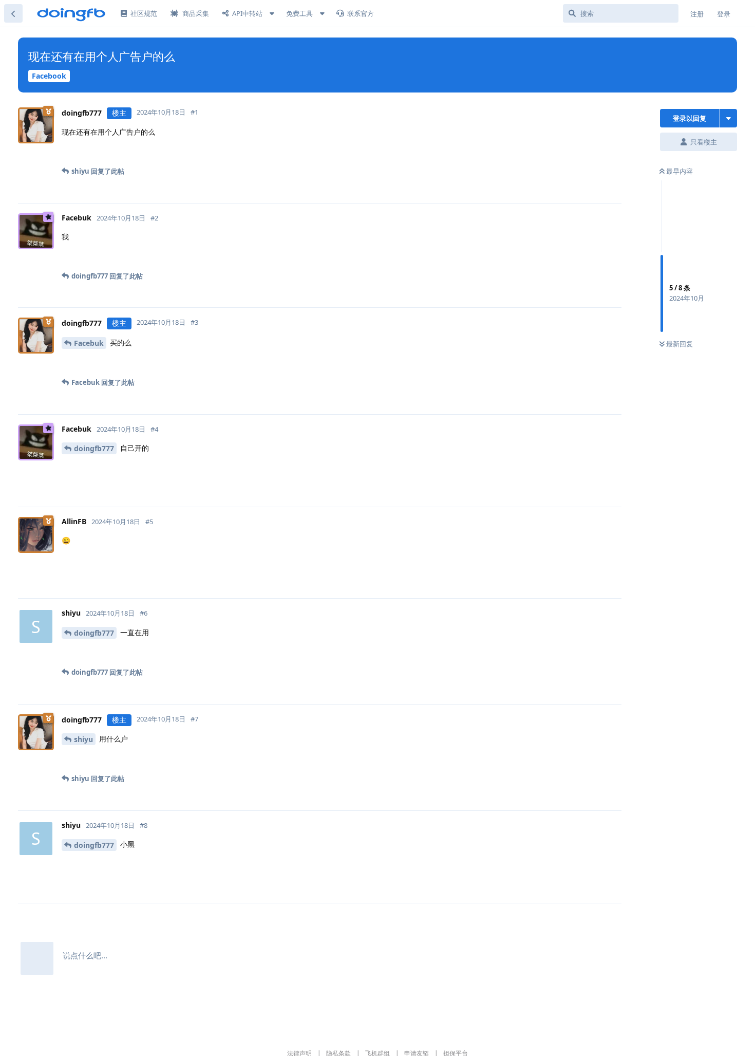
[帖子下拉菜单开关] (352, 154)
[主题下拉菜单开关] (728, 118)
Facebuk (89, 343)
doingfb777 (94, 448)
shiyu (83, 739)
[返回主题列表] (13, 13)
